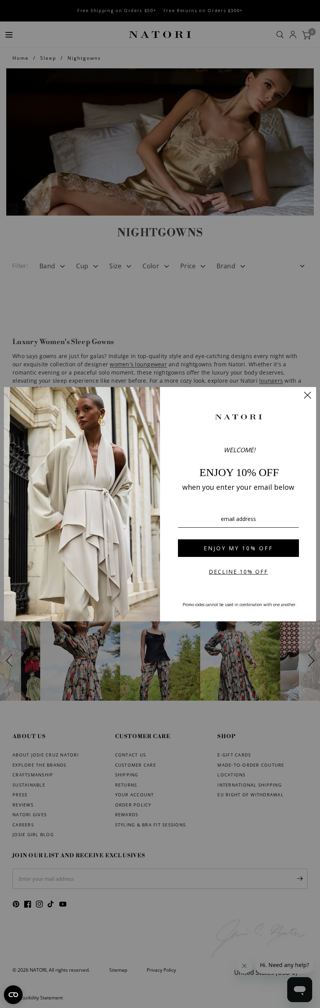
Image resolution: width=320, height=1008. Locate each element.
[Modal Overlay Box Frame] (160, 504)
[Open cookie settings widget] (13, 994)
